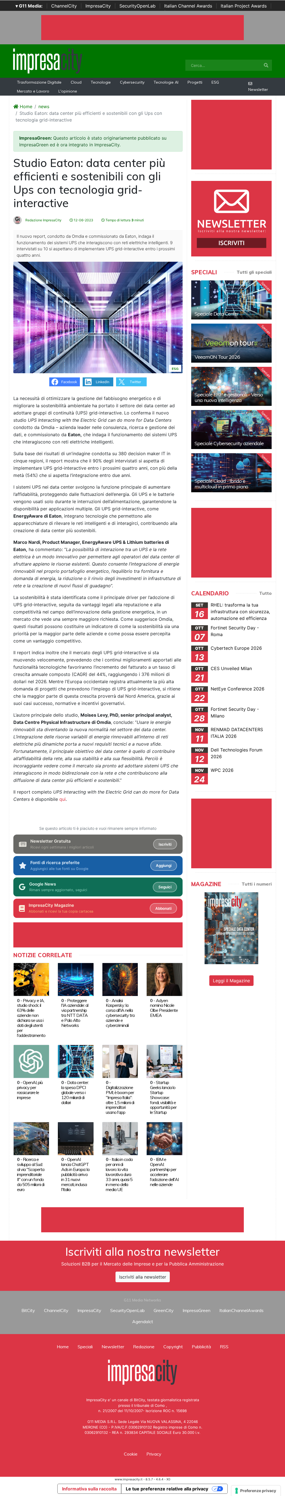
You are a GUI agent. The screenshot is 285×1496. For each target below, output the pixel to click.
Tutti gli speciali (254, 272)
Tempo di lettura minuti (124, 220)
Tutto (265, 593)
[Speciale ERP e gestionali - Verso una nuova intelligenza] (231, 386)
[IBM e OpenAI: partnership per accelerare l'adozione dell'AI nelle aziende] (164, 1138)
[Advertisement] (142, 1219)
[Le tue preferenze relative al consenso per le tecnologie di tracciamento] (256, 1490)
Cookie (130, 1454)
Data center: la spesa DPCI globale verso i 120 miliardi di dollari (75, 1092)
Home (25, 106)
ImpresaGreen (196, 1310)
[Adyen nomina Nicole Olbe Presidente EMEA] (164, 979)
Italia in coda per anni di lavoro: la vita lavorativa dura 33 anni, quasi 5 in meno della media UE (119, 1174)
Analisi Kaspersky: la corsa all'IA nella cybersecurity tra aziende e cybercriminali (120, 1013)
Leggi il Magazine (231, 980)
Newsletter (258, 89)
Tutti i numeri (257, 884)
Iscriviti (165, 844)
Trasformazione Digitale (39, 82)
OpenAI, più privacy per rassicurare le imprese (30, 1090)
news (43, 106)
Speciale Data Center (217, 314)
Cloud (76, 82)
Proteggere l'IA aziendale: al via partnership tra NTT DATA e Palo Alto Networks (74, 1013)
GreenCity (164, 1310)
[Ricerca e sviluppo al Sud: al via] (31, 1138)
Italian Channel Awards (188, 6)
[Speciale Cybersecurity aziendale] (231, 429)
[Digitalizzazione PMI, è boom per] (120, 1061)
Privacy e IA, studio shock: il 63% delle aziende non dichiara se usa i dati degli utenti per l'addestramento (31, 1018)
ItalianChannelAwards (241, 1310)
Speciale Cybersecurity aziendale (229, 443)
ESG (215, 82)
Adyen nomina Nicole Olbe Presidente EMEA (164, 1008)
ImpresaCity (98, 6)
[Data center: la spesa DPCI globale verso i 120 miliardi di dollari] (75, 1061)
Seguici (164, 887)
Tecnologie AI (166, 82)
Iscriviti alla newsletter (142, 1277)
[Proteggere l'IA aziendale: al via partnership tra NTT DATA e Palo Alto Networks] (75, 979)
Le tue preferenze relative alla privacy (167, 1489)
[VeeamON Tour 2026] (231, 343)
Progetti (195, 82)
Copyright (173, 1346)
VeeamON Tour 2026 (217, 357)
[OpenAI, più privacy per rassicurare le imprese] (31, 1061)
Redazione (143, 1346)
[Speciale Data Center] (231, 299)
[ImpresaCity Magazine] (231, 928)
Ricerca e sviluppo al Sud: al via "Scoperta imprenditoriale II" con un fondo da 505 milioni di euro (30, 1174)
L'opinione (67, 91)
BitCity (28, 1310)
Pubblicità (201, 1346)
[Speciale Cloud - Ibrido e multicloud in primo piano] (231, 472)
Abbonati (163, 908)
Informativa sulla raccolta (89, 1489)
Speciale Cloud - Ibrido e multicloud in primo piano (221, 484)
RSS (224, 1346)
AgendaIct (142, 1321)
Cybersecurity (132, 82)
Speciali (85, 1346)
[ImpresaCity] (47, 60)
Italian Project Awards (244, 6)
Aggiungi (163, 865)
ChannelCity (64, 6)
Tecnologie (101, 82)
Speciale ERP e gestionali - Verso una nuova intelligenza (229, 397)
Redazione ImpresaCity (43, 220)
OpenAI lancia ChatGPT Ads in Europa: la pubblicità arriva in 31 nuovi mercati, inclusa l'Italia (75, 1174)
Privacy (153, 1454)
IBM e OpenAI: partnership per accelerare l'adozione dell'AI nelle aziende (164, 1171)
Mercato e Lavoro (33, 91)
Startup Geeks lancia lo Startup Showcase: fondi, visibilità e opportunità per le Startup (163, 1097)
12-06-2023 (83, 220)
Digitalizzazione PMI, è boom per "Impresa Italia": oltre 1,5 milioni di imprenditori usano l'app (120, 1100)
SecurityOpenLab (137, 6)
